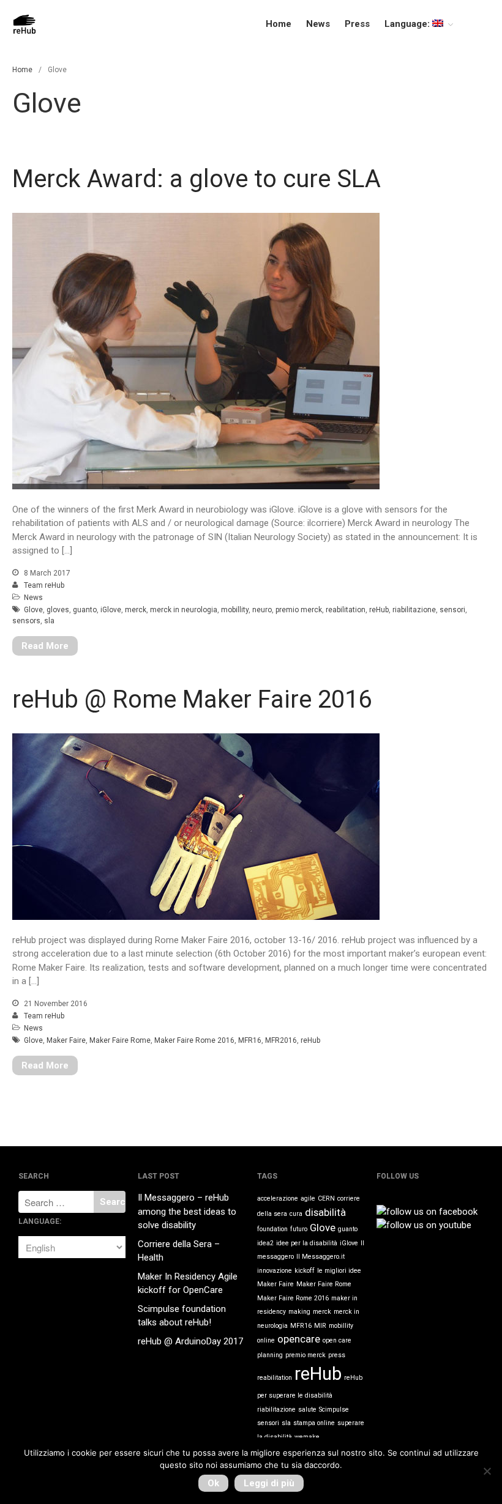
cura (296, 1214)
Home (278, 23)
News (318, 23)
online (266, 1340)
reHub (379, 610)
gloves (58, 610)
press (336, 1355)
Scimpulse (334, 1409)
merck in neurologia (183, 610)
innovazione (274, 1271)
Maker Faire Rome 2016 (194, 1040)
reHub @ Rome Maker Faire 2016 (192, 699)
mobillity (235, 610)
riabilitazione (414, 610)
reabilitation (345, 610)
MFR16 (249, 1040)
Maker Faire (66, 1040)
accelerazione (277, 1198)
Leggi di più (269, 1483)
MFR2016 (281, 1040)
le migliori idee (339, 1271)
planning (270, 1355)
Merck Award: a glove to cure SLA (196, 179)
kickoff (304, 1271)
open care (337, 1340)
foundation (272, 1229)
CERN (326, 1198)
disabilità (325, 1212)
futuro (298, 1229)
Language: (408, 23)
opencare (298, 1339)
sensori (452, 610)
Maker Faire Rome (120, 1040)
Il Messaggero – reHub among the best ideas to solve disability (187, 1211)
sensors (26, 621)
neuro (262, 610)
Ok (213, 1483)
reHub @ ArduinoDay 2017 (190, 1341)
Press (357, 23)
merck (135, 610)
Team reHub (44, 585)
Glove (33, 610)
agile (308, 1198)
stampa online (314, 1423)
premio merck (298, 610)
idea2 (265, 1243)
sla (49, 621)
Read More (45, 645)
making (299, 1312)
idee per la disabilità (306, 1243)
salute (307, 1409)
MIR (320, 1326)
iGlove (110, 610)
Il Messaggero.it (320, 1257)
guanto (85, 610)
